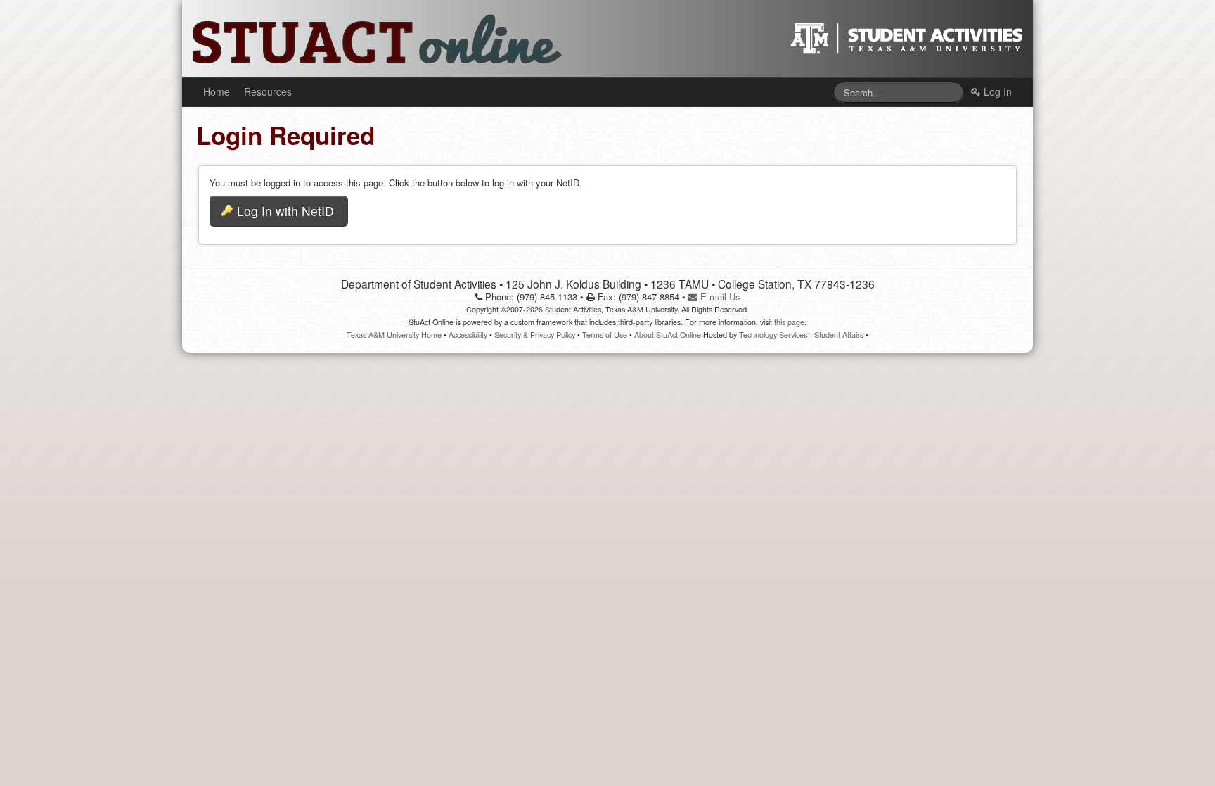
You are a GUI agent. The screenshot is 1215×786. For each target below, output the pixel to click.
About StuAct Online (667, 334)
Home (216, 91)
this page (789, 322)
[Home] (368, 37)
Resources (268, 91)
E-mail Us (719, 296)
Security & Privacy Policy (534, 334)
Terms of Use (604, 334)
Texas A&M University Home (394, 334)
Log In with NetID (285, 211)
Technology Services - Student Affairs (801, 334)
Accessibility (468, 334)
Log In (996, 91)
